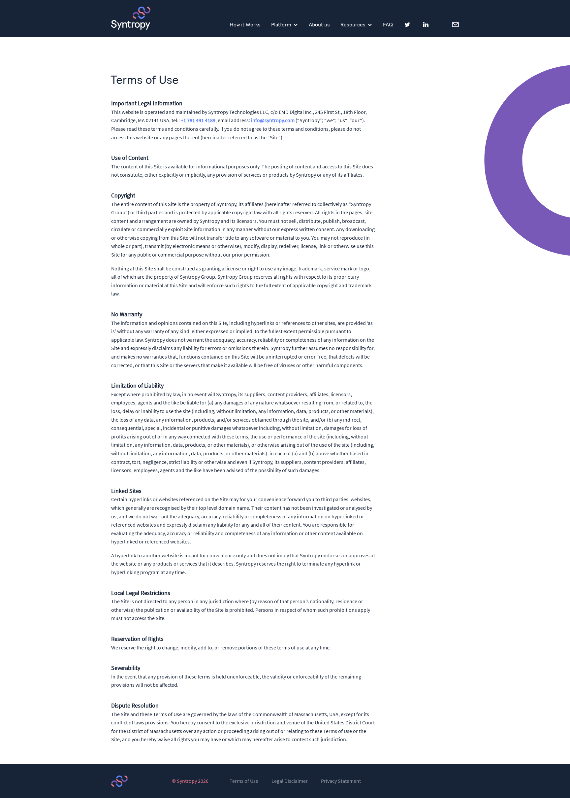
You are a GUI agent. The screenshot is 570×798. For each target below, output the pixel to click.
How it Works (245, 24)
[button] (284, 24)
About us (319, 24)
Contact (455, 24)
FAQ (388, 24)
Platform (281, 24)
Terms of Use (244, 781)
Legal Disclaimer (289, 781)
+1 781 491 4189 (198, 120)
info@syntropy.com (273, 120)
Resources (352, 24)
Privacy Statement (341, 781)
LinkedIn (426, 24)
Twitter (407, 24)
